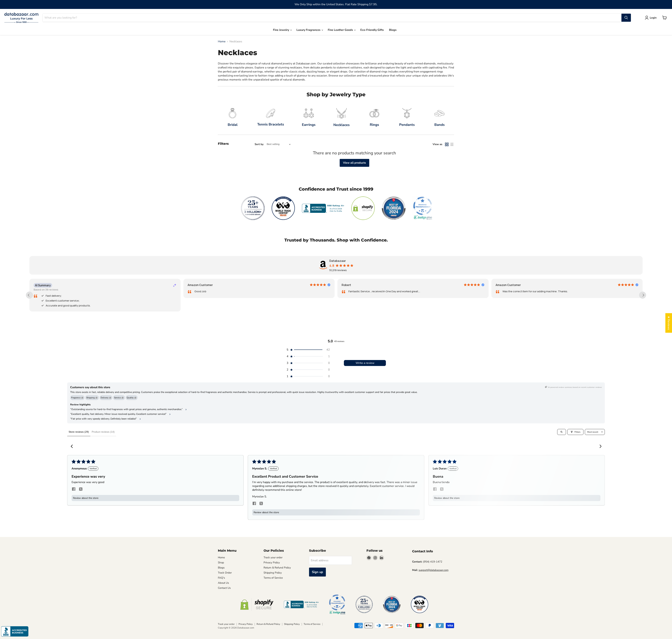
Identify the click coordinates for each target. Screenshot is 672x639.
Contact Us (224, 588)
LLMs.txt (269, 583)
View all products (354, 163)
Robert (346, 285)
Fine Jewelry (281, 30)
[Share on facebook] (74, 489)
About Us (223, 583)
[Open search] (561, 432)
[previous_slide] (29, 295)
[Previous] (73, 446)
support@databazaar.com (434, 570)
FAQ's (221, 577)
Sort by (259, 144)
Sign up (317, 572)
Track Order (225, 572)
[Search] (626, 18)
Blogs (393, 30)
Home (222, 41)
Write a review (365, 363)
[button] (308, 350)
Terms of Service (273, 577)
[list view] (451, 144)
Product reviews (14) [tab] (103, 431)
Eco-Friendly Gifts (372, 30)
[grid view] (446, 144)
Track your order (273, 557)
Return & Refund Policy (277, 567)
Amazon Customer (200, 285)
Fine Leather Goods (341, 30)
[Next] (599, 446)
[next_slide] (642, 295)
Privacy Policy (272, 562)
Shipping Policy (273, 572)
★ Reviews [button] (669, 323)
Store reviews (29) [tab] (79, 431)
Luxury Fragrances (308, 30)
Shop (221, 562)
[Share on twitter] (81, 489)
